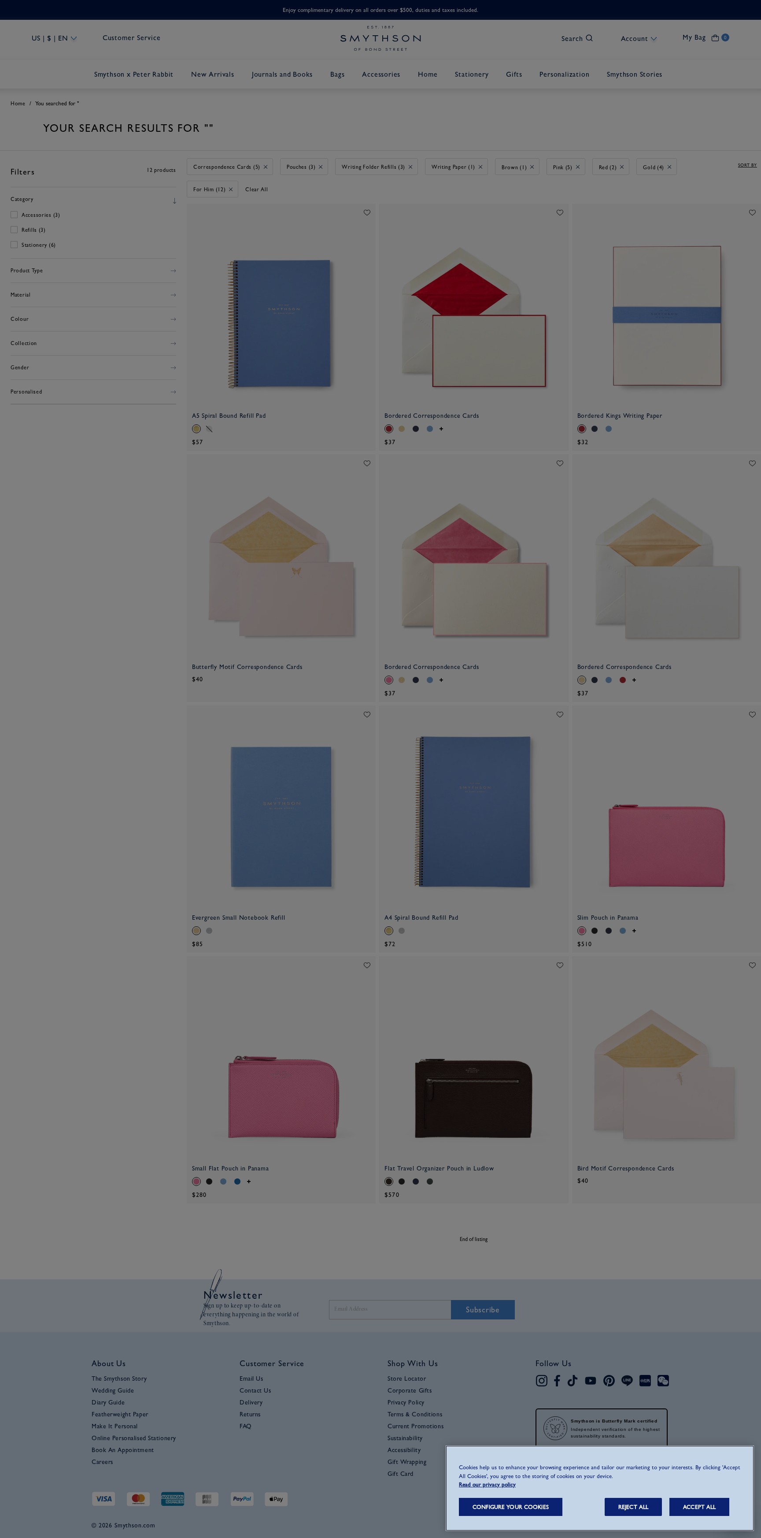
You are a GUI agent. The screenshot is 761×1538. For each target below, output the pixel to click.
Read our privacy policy (487, 1484)
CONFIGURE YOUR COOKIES (511, 1507)
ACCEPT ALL (699, 1507)
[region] (600, 1488)
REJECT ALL (633, 1507)
